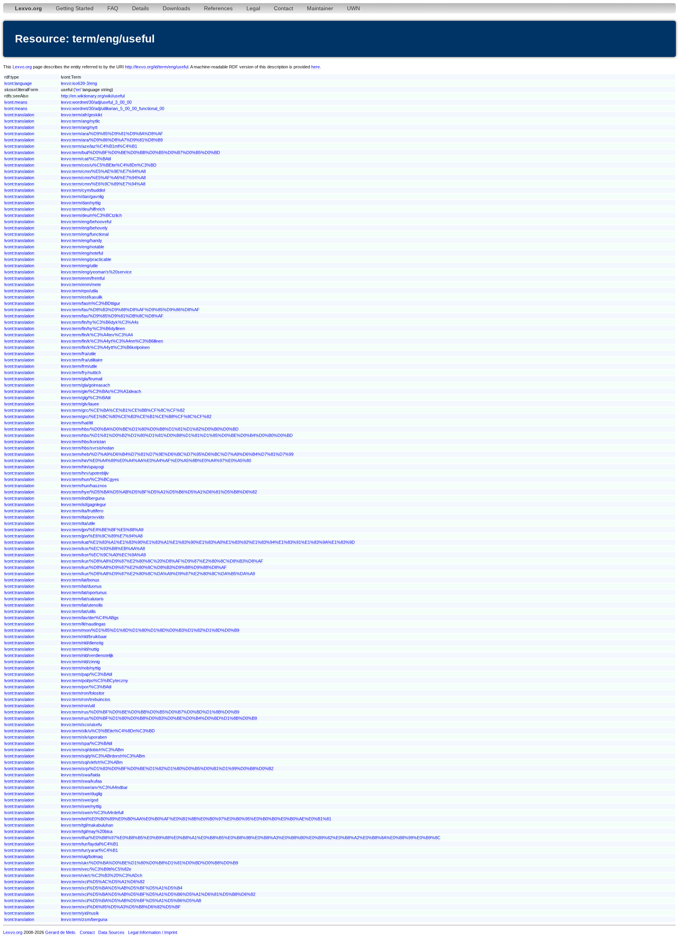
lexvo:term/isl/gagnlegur (83, 504)
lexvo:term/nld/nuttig (80, 649)
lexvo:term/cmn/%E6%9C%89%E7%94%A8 (103, 184)
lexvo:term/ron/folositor (83, 693)
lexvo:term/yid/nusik (80, 913)
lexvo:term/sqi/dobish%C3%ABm (92, 749)
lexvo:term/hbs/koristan (83, 441)
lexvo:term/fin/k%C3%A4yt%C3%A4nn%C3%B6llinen (112, 341)
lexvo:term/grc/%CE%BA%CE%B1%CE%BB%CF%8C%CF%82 (123, 410)
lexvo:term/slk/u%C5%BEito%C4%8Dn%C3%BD (108, 730)
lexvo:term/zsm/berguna (84, 919)
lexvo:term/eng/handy (81, 240)
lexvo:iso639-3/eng (79, 83)
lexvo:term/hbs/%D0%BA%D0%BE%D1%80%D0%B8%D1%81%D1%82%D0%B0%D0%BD (150, 429)
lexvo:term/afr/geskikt (81, 114)
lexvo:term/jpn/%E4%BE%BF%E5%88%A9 (102, 529)
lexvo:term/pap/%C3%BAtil (86, 674)
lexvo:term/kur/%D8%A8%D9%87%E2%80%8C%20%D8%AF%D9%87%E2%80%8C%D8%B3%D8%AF (162, 561)
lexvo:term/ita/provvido (82, 517)
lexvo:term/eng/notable (82, 246)
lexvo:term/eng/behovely (84, 228)
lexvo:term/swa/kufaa (81, 781)
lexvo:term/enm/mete (81, 284)
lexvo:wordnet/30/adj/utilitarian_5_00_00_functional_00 (112, 108)
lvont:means (16, 102)
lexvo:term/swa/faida (80, 774)
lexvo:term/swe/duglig (81, 793)
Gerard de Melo (60, 932)
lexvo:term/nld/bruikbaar (84, 636)
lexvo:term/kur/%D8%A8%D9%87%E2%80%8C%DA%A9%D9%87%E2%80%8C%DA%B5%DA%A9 (158, 573)
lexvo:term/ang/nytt (79, 127)
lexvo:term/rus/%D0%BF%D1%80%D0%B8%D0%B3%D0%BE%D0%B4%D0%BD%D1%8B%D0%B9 (159, 718)
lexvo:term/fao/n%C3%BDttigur (90, 303)
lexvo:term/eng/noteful (82, 253)
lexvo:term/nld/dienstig (82, 642)
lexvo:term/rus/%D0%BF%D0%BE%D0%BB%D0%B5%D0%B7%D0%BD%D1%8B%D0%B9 (150, 712)
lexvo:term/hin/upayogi (82, 466)
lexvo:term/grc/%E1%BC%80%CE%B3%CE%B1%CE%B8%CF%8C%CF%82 (136, 416)
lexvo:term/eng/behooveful (86, 221)
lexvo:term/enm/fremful (83, 278)
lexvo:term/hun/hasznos (84, 485)
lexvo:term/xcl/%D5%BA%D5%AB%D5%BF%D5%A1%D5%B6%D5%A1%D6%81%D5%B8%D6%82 (158, 894)
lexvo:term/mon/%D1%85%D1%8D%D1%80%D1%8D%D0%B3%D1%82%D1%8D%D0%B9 (150, 630)
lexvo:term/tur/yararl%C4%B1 (89, 850)
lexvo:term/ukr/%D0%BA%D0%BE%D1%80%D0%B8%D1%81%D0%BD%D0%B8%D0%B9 (149, 862)
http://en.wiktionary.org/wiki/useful (93, 96)
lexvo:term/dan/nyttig (81, 202)
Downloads (176, 8)
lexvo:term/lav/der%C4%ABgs (90, 617)
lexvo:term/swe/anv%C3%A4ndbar (94, 787)
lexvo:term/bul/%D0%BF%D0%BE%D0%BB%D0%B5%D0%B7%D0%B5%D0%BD (140, 152)
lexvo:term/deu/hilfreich (83, 209)
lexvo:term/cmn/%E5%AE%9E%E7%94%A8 (103, 171)
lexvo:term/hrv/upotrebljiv (85, 473)
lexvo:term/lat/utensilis (82, 605)
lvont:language (18, 83)
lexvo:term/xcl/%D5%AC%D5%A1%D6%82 (103, 881)
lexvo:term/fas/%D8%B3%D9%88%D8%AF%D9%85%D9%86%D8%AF (130, 309)
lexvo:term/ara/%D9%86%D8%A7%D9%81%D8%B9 (112, 140)
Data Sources (111, 932)
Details (140, 8)
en (78, 89)
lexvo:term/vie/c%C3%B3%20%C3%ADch (101, 875)
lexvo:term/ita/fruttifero (82, 510)
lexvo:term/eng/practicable (86, 259)
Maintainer (320, 8)
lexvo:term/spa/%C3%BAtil (86, 743)
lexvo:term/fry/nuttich (81, 372)
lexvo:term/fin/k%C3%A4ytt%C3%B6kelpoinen (105, 347)
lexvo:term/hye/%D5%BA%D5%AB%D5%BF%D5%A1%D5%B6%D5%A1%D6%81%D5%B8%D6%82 (159, 492)
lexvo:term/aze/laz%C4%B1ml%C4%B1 (99, 146)
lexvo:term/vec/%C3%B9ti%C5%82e (96, 869)
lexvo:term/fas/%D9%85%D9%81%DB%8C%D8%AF (112, 316)
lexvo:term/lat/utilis (78, 611)
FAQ (112, 8)
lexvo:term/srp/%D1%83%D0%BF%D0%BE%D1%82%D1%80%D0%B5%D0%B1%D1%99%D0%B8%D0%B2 (167, 768)
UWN (353, 8)
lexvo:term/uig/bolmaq (82, 856)
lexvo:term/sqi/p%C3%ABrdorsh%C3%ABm (103, 756)
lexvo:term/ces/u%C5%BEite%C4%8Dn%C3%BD (108, 165)
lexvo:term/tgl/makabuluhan (87, 825)
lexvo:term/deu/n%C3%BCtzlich (91, 215)
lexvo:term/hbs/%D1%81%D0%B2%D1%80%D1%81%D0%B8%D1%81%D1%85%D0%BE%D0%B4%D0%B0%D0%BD (177, 435)
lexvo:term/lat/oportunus (84, 592)
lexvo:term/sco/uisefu (81, 724)
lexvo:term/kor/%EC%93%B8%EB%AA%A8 (103, 548)
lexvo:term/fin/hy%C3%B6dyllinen (93, 328)
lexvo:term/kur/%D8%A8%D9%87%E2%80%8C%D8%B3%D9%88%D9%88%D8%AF (144, 567)
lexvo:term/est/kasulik (82, 297)
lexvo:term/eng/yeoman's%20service (96, 272)
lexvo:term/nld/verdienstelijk (87, 655)
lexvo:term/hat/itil (77, 422)
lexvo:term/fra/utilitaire (82, 360)
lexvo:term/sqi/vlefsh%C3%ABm (92, 762)
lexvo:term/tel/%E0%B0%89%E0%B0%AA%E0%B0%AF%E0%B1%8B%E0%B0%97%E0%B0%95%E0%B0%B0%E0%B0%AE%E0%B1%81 (196, 818)
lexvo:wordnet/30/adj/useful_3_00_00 (96, 102)
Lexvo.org (22, 66)
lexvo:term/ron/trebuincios (85, 699)
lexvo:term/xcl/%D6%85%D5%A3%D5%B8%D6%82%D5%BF (121, 906)
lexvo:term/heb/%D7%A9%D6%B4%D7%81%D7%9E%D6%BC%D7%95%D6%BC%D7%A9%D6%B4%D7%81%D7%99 (177, 454)
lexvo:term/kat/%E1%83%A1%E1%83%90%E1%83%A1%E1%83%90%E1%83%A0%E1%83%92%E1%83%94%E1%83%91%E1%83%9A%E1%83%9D (208, 542)
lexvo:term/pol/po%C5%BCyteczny (94, 680)
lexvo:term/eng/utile (79, 265)
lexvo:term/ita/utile (78, 523)
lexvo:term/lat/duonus (81, 586)
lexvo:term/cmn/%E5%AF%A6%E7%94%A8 (103, 177)
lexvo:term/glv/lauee (80, 404)
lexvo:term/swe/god (79, 800)
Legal (253, 8)
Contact (283, 8)
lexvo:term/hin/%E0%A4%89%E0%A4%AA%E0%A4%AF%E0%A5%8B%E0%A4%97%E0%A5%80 (156, 460)
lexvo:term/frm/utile (79, 366)
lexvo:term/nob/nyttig (81, 668)
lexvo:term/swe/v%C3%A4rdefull (92, 812)
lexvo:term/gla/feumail (81, 378)
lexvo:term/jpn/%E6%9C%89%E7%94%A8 (102, 536)
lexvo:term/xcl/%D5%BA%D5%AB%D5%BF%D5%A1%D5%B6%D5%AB (131, 900)
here (315, 66)
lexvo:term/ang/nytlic (80, 121)
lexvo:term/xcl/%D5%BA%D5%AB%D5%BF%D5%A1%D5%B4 (121, 888)
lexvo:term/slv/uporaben (84, 737)
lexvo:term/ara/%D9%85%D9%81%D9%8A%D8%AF (112, 133)
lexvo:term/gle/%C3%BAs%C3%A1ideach (101, 391)
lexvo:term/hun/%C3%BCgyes (90, 479)
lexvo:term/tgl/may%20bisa (86, 831)
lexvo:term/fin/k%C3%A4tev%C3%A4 (97, 334)
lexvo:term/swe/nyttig (81, 806)
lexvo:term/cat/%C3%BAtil (86, 158)
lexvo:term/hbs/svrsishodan (87, 448)
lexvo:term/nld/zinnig (80, 661)
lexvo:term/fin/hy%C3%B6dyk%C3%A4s (100, 322)
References (218, 8)
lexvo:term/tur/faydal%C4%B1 (89, 844)
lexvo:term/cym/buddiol (83, 190)
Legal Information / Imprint (152, 932)
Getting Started (75, 8)
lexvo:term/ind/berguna (83, 498)
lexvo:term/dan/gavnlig (82, 196)
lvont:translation (19, 114)
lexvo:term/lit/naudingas (83, 624)
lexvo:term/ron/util (78, 705)
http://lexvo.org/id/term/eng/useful (156, 66)
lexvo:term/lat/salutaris (82, 598)
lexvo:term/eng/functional (84, 234)
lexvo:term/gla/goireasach (85, 385)
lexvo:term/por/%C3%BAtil (86, 686)
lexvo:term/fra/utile (78, 353)
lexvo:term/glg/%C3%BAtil (85, 397)
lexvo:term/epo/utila (79, 290)
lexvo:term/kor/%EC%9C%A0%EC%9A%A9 (103, 554)
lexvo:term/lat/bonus (80, 580)
